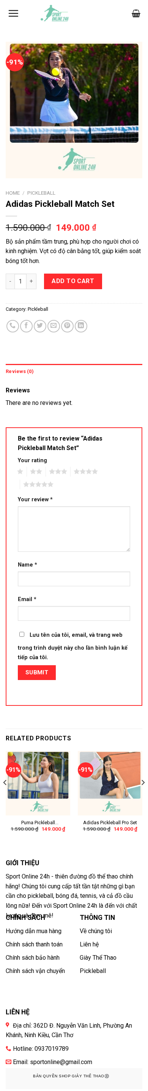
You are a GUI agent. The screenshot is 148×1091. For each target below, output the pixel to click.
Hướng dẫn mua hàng (33, 931)
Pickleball (41, 193)
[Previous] (5, 798)
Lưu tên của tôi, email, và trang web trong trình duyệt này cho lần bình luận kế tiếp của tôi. (73, 646)
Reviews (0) (20, 371)
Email (27, 599)
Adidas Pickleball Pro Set (110, 822)
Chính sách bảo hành (33, 957)
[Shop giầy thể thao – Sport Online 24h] (55, 13)
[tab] (74, 371)
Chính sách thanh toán (34, 944)
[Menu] (13, 13)
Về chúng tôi (96, 931)
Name (27, 565)
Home (13, 193)
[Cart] (136, 13)
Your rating (32, 460)
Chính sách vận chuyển (35, 971)
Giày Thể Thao (98, 957)
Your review (35, 499)
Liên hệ (89, 944)
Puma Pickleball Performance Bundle (38, 823)
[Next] (142, 798)
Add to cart (73, 281)
